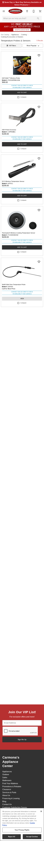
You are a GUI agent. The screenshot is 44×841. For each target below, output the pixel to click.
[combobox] (33, 45)
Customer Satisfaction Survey (14, 807)
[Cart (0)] (40, 11)
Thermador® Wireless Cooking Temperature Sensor (18, 233)
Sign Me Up (22, 739)
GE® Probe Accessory (9, 130)
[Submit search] (38, 18)
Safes (4, 778)
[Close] (41, 811)
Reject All (11, 836)
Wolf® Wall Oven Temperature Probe (13, 284)
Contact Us (7, 804)
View (22, 298)
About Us (6, 795)
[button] (4, 11)
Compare (23, 97)
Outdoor (5, 774)
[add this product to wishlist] (39, 55)
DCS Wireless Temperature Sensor (13, 181)
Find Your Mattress (10, 783)
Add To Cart (22, 92)
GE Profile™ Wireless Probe (11, 78)
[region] (22, 824)
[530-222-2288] (33, 11)
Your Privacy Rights (22, 830)
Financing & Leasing (11, 798)
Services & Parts (9, 792)
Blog (4, 801)
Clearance (6, 789)
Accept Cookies (32, 836)
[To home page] (15, 11)
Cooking (24, 35)
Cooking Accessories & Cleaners (12, 37)
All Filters (12, 45)
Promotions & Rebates (11, 786)
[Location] (27, 11)
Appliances (15, 35)
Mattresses (6, 780)
